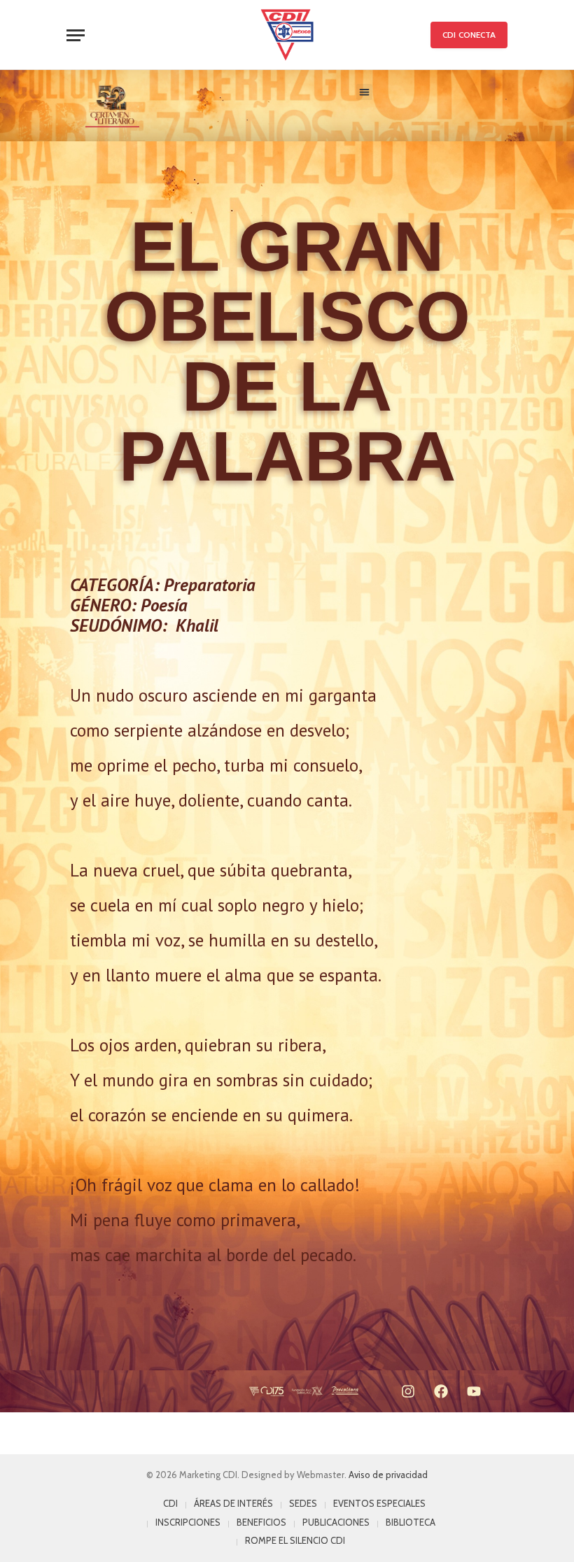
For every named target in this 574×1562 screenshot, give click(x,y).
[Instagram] (408, 1391)
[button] (364, 92)
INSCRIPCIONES (187, 1522)
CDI (170, 1503)
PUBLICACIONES (336, 1522)
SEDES (303, 1503)
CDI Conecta (469, 34)
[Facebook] (441, 1391)
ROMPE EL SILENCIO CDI (295, 1540)
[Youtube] (474, 1391)
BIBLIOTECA (410, 1522)
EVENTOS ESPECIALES (379, 1503)
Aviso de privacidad (388, 1474)
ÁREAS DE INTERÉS (233, 1503)
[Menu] (75, 35)
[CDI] (287, 35)
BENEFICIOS (261, 1522)
